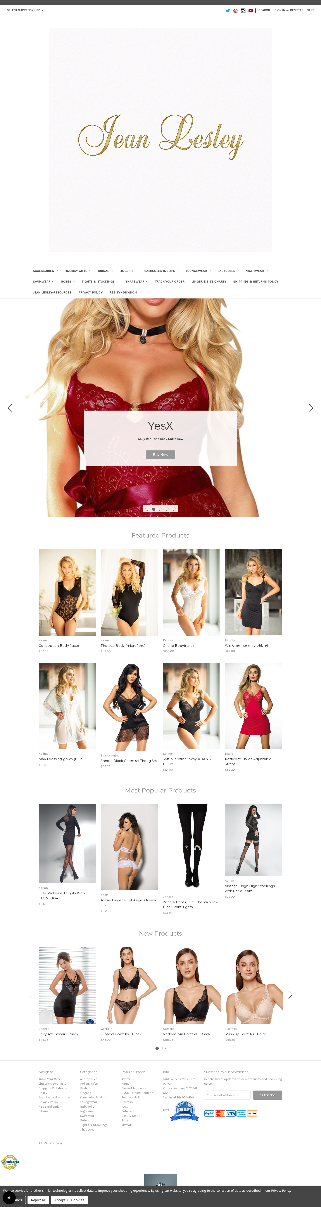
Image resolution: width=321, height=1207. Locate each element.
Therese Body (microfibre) (123, 645)
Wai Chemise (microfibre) (246, 645)
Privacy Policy (90, 292)
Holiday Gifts (76, 271)
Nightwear (255, 271)
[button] (9, 1198)
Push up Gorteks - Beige (246, 1034)
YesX (124, 1106)
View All (126, 1125)
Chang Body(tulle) (178, 645)
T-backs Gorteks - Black (121, 1034)
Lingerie (127, 271)
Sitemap (44, 1111)
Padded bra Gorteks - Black (186, 1034)
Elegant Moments (134, 1088)
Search (264, 10)
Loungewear (197, 271)
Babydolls (226, 271)
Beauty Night (130, 1116)
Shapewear (135, 281)
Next (311, 407)
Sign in (280, 10)
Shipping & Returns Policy (255, 281)
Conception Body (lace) (59, 645)
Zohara (126, 1111)
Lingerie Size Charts (209, 281)
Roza (124, 1120)
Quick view (67, 588)
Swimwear (42, 281)
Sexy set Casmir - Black (58, 1034)
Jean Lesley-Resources (52, 292)
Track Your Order (170, 281)
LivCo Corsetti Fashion (137, 1093)
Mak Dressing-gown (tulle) (61, 759)
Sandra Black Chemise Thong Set (129, 761)
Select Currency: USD (24, 10)
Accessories (44, 271)
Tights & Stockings (99, 281)
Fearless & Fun (132, 1097)
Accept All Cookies (69, 1200)
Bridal (104, 271)
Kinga (125, 1084)
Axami (125, 1079)
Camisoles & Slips (160, 271)
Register (297, 10)
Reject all (38, 1200)
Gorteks (127, 1102)
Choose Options (67, 596)
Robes (66, 281)
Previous (9, 407)
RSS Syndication (123, 292)
